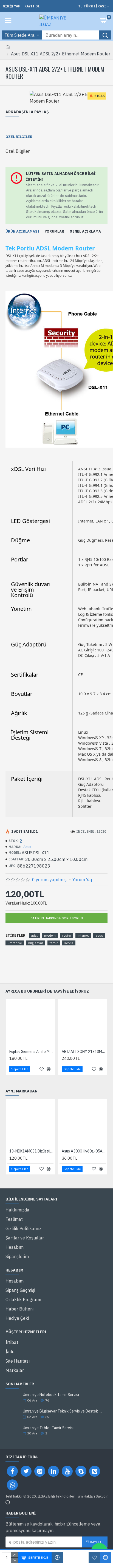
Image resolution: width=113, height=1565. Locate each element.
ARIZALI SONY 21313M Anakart (84, 1051)
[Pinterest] (94, 1471)
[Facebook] (12, 1471)
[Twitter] (26, 1471)
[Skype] (80, 1471)
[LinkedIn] (53, 1471)
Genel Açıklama (85, 231)
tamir (54, 943)
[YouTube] (67, 1471)
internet (83, 935)
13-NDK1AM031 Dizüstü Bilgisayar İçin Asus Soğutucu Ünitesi (31, 1151)
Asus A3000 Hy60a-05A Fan (84, 1151)
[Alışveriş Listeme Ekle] (94, 1557)
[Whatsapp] (12, 1484)
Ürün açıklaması (22, 231)
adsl (34, 935)
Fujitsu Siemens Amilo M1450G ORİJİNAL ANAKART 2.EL (31, 1051)
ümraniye (15, 943)
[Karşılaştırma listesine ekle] (105, 1557)
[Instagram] (39, 1471)
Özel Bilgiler (18, 137)
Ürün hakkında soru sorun (59, 918)
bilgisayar (35, 943)
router (66, 935)
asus (99, 935)
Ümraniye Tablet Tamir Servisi (48, 1428)
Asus (27, 846)
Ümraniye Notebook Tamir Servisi (51, 1395)
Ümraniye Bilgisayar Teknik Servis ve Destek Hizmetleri (63, 1411)
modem (50, 935)
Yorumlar (54, 231)
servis (68, 943)
